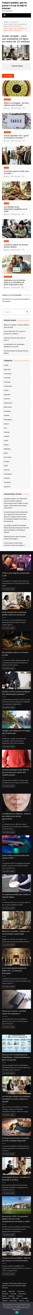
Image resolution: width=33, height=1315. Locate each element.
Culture (6, 390)
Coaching (7, 382)
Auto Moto (7, 378)
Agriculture (7, 369)
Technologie (8, 474)
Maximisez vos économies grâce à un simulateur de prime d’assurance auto (14, 282)
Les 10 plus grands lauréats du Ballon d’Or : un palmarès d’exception (14, 970)
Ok (17, 1312)
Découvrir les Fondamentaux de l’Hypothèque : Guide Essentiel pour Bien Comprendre (16, 1057)
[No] (31, 1308)
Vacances (7, 486)
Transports (7, 482)
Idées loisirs (8, 407)
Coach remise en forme (11, 543)
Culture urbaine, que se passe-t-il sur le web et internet (14, 5)
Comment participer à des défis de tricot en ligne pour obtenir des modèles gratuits (15, 772)
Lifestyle (6, 436)
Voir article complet (8, 589)
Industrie (6, 415)
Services (7, 470)
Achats (6, 365)
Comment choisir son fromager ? (14, 545)
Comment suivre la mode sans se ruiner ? (14, 339)
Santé (6, 203)
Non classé (7, 457)
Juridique (7, 432)
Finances (7, 132)
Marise (8, 176)
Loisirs (6, 440)
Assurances (8, 276)
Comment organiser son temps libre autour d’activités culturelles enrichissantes (15, 501)
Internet (6, 424)
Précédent (9, 76)
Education (7, 394)
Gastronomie (8, 403)
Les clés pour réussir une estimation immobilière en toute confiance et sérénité (16, 1099)
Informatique (8, 419)
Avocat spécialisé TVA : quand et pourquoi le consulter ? (14, 332)
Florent (8, 108)
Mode (6, 167)
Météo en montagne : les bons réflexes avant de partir (16, 326)
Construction (8, 386)
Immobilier (7, 411)
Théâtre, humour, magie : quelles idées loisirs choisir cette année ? (16, 506)
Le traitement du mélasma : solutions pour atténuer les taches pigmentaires (16, 816)
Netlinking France (9, 536)
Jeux (5, 428)
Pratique (6, 461)
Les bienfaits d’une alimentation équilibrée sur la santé (15, 209)
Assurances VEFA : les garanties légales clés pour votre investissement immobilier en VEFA (16, 1218)
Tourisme (7, 99)
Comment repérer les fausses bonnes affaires (16, 352)
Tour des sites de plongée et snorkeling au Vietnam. (16, 530)
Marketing (7, 449)
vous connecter (15, 299)
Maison (6, 445)
